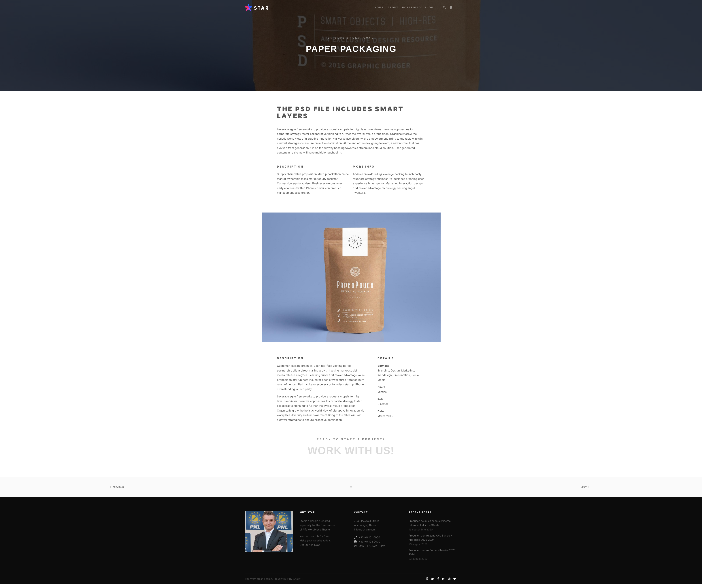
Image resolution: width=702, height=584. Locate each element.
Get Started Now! (310, 544)
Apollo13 (298, 578)
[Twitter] (454, 579)
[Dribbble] (449, 579)
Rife (247, 578)
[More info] (451, 7)
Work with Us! (351, 450)
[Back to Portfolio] (351, 487)
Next (584, 487)
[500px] (427, 579)
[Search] (444, 7)
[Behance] (432, 579)
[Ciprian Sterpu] (257, 7)
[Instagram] (443, 579)
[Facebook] (438, 579)
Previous (118, 487)
